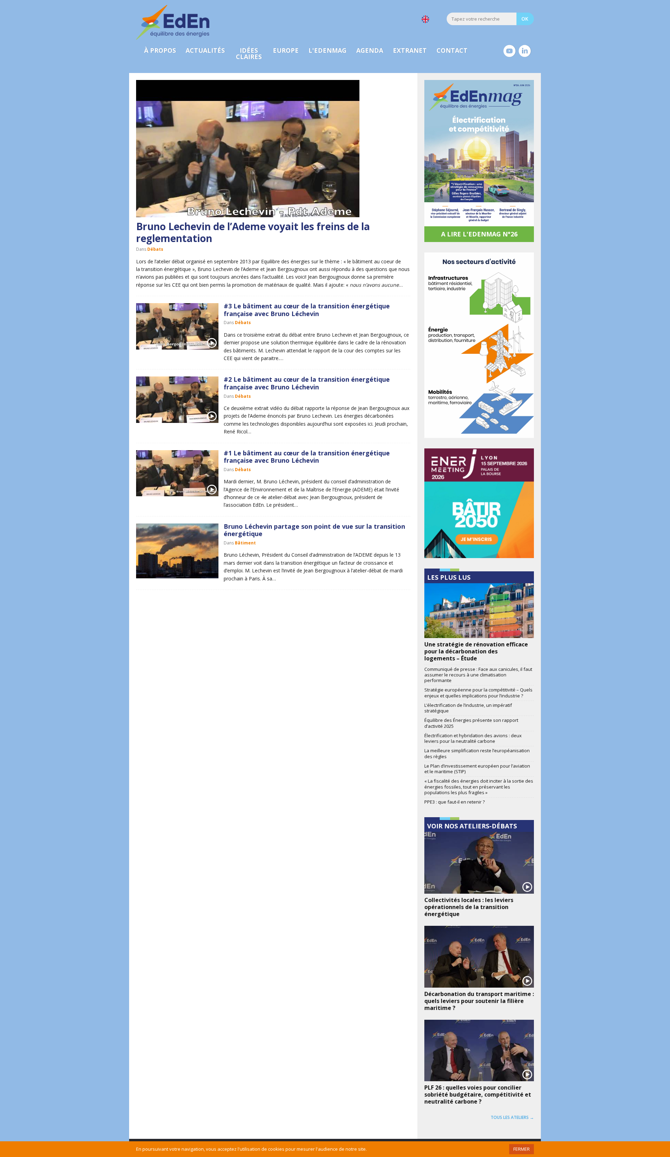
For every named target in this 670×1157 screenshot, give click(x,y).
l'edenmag (327, 50)
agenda (369, 50)
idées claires (249, 53)
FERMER (521, 1149)
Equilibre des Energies (172, 22)
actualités (205, 50)
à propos (160, 50)
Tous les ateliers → (512, 1117)
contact (452, 50)
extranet (410, 50)
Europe (286, 50)
